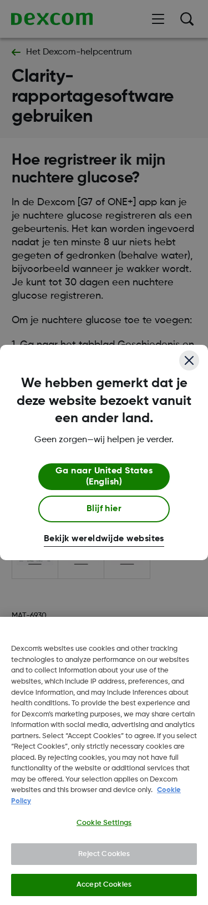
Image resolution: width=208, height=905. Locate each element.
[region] (104, 761)
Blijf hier (104, 509)
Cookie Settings (104, 823)
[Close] (189, 360)
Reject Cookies (104, 854)
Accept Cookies (104, 884)
